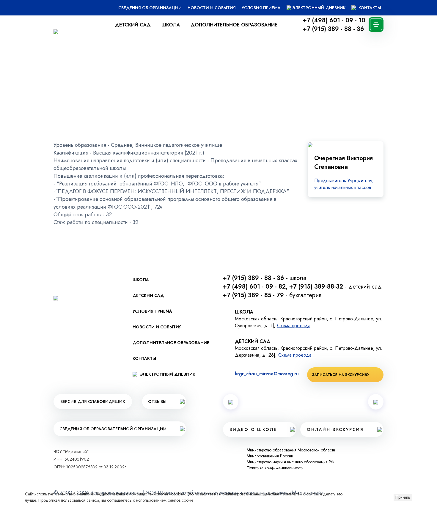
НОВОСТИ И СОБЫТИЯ (212, 8)
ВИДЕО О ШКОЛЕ (253, 429)
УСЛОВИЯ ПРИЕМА (261, 8)
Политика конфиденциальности (275, 468)
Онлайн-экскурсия (335, 429)
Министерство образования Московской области (291, 450)
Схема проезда (293, 325)
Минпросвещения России (270, 456)
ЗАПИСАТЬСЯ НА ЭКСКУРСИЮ (340, 374)
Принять (402, 497)
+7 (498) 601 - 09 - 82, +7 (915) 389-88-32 (283, 286)
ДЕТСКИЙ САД (133, 24)
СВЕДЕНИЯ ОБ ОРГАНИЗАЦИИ (150, 8)
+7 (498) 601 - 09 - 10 (334, 20)
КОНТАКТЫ (369, 8)
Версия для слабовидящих (92, 401)
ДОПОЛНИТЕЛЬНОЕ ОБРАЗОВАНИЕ (234, 24)
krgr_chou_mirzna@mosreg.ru (267, 373)
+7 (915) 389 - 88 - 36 (333, 29)
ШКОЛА (170, 24)
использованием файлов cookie (164, 500)
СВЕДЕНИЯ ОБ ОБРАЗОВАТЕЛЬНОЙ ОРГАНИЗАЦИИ (112, 429)
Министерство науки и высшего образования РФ (290, 462)
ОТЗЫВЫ (157, 401)
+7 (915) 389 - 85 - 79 (253, 295)
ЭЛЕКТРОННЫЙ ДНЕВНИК (319, 8)
